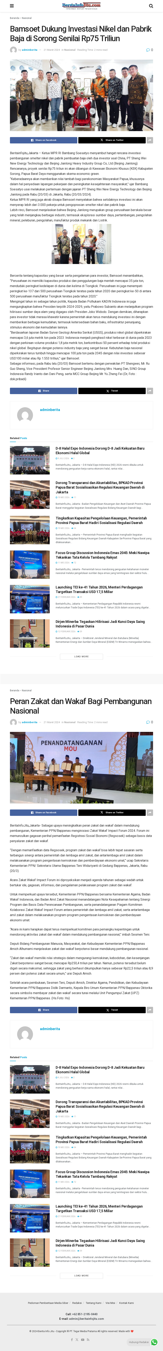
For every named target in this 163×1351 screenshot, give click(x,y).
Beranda (14, 18)
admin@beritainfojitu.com (86, 1318)
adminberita (29, 49)
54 (74, 528)
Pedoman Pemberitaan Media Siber (48, 1302)
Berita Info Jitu (46, 1331)
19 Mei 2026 (63, 497)
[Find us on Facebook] (72, 1339)
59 (80, 631)
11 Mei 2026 (63, 563)
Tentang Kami (93, 1302)
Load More (81, 656)
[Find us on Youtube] (82, 1339)
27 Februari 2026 (66, 597)
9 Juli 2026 (63, 458)
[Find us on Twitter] (77, 1339)
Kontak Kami (126, 1302)
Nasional (27, 18)
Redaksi (77, 1302)
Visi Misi (110, 1302)
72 (74, 563)
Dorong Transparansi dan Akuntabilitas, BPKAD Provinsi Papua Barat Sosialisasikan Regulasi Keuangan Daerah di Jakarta (100, 487)
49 (80, 597)
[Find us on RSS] (88, 1339)
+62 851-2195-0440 (84, 1314)
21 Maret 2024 (52, 49)
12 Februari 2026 (66, 631)
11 (74, 497)
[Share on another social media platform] (150, 140)
